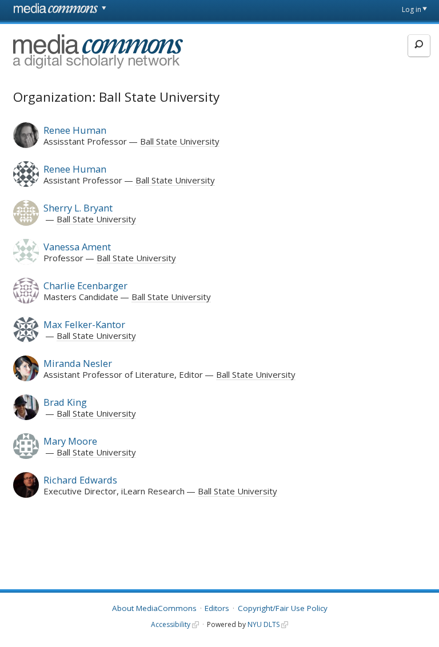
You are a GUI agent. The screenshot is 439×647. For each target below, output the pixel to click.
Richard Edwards (80, 479)
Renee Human (74, 130)
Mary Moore (70, 441)
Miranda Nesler (77, 363)
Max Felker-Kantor (84, 324)
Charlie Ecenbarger (85, 285)
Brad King (65, 402)
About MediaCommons (154, 608)
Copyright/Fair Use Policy (283, 608)
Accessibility (170, 624)
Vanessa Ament (77, 246)
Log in (411, 9)
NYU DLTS (264, 624)
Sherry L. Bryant (78, 207)
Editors (217, 608)
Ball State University (180, 141)
